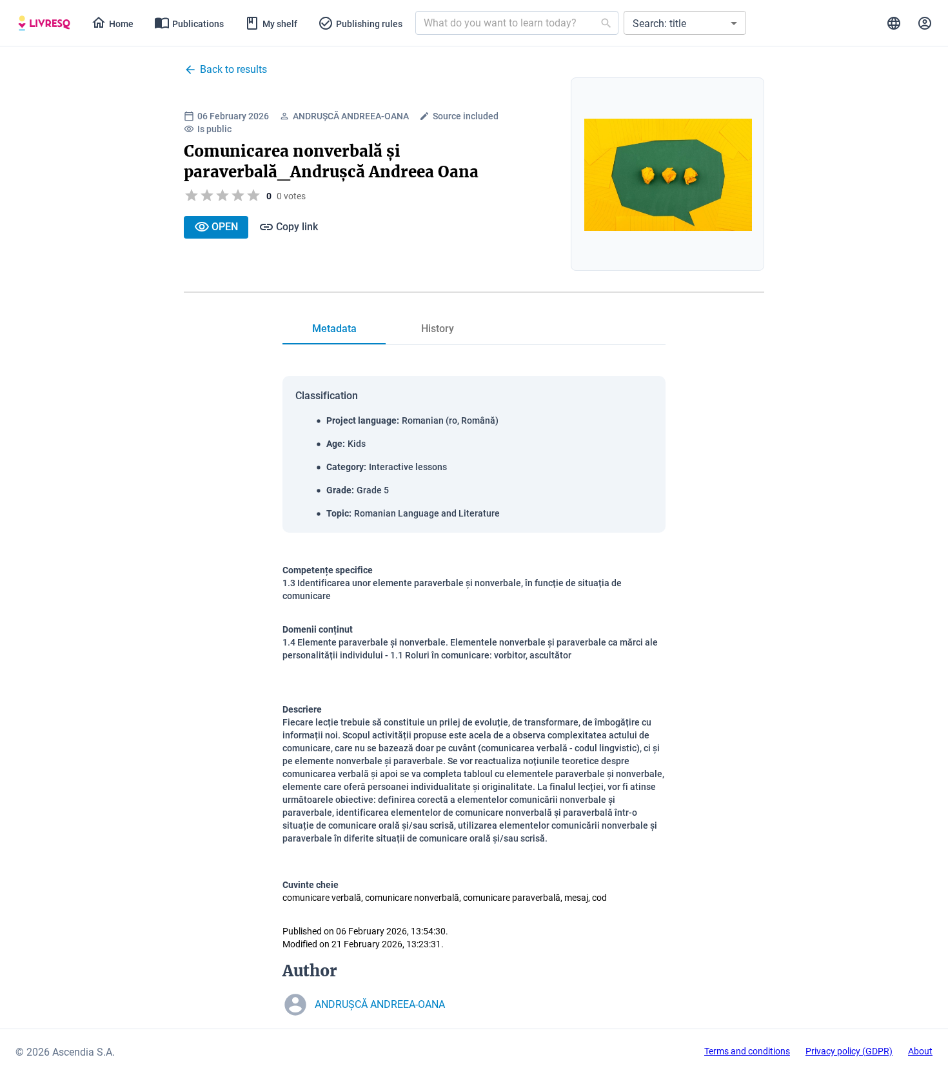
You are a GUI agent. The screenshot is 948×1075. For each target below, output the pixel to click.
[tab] (44, 23)
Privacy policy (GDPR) (849, 1051)
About (920, 1051)
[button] (685, 23)
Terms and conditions (747, 1051)
